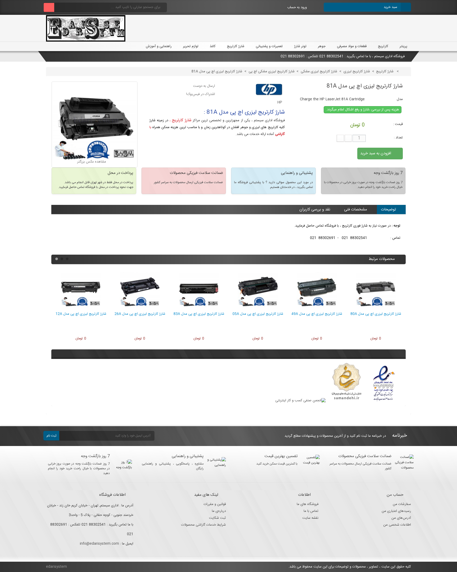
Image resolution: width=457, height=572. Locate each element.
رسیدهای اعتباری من (396, 511)
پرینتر (403, 46)
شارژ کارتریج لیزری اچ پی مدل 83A (198, 314)
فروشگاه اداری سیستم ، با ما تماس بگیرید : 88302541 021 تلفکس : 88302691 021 (343, 56)
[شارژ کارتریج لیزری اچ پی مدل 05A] (258, 308)
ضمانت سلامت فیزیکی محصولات (364, 456)
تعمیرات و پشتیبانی (269, 46)
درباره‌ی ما (219, 511)
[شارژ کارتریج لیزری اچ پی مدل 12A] (81, 308)
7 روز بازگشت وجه (95, 456)
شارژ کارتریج (235, 46)
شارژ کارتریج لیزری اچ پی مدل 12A (81, 314)
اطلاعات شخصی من (397, 525)
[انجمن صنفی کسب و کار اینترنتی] (300, 400)
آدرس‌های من (401, 518)
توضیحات (388, 209)
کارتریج (383, 46)
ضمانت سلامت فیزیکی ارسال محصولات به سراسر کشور (361, 466)
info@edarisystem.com (99, 544)
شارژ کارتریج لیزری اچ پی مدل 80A (375, 314)
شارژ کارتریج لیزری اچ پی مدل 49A (316, 314)
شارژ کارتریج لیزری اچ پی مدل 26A (140, 314)
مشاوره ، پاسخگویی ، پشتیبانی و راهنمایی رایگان (173, 466)
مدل (400, 99)
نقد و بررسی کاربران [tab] (314, 209)
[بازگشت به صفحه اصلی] (405, 71)
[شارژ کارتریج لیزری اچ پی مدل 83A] (199, 308)
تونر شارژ (300, 46)
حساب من (395, 495)
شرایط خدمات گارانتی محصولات (203, 525)
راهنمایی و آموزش (158, 46)
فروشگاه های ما (307, 504)
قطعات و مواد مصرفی (352, 46)
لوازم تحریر (190, 46)
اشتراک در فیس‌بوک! (200, 94)
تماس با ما (311, 511)
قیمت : (398, 124)
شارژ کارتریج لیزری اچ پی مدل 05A (257, 314)
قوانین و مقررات (215, 504)
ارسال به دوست (204, 86)
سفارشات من (402, 504)
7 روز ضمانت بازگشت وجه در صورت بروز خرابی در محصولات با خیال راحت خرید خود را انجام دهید (79, 468)
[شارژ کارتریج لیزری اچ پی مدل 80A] (376, 308)
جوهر (322, 46)
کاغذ (213, 46)
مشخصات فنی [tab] (355, 209)
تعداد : (398, 138)
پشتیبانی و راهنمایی (188, 456)
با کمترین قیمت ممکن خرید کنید (277, 463)
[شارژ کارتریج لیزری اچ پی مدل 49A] (317, 308)
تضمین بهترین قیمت (281, 456)
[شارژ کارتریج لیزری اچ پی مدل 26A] (140, 308)
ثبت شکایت (217, 518)
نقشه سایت (310, 518)
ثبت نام (51, 435)
